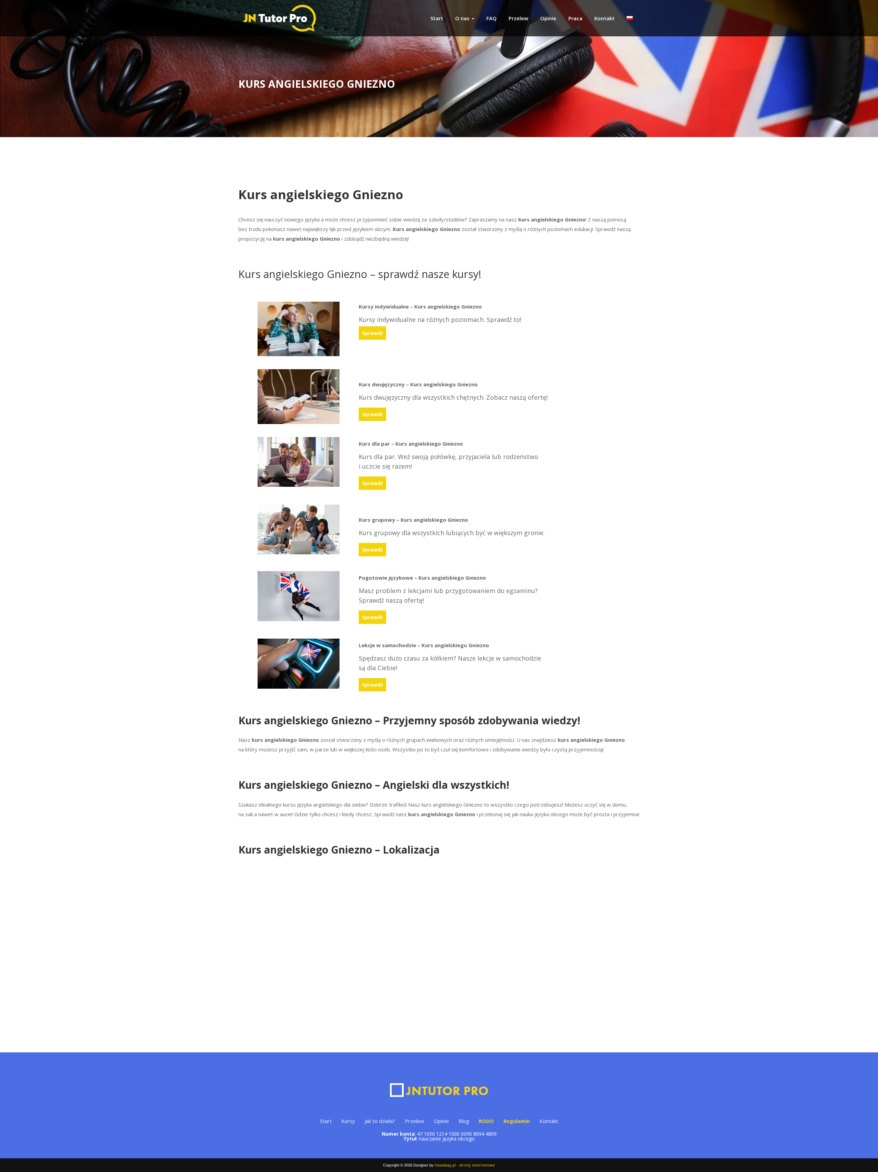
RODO (486, 1120)
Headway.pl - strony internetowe (465, 1165)
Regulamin (516, 1120)
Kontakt (604, 18)
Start (436, 18)
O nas (463, 18)
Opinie (548, 18)
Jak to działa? (380, 1120)
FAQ (491, 18)
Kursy (348, 1120)
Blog (464, 1120)
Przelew (518, 18)
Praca (575, 18)
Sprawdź (372, 333)
